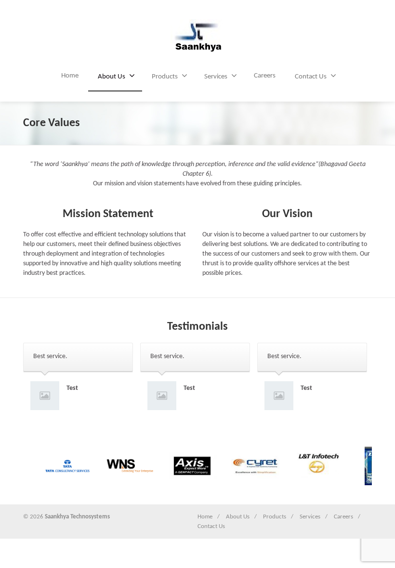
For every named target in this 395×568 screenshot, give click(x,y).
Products (165, 76)
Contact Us (311, 76)
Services (215, 76)
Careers (265, 75)
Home (70, 75)
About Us (111, 76)
